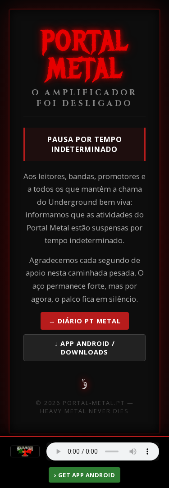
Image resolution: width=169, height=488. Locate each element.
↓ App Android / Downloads (85, 347)
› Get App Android (84, 475)
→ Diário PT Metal (85, 321)
